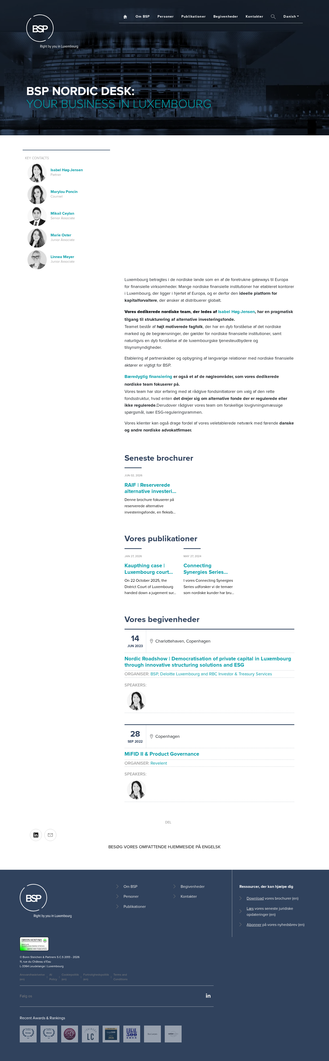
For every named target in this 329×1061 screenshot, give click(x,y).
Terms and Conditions (120, 976)
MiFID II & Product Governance (162, 754)
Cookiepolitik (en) (70, 976)
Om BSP (143, 16)
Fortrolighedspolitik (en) (96, 976)
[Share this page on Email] (50, 835)
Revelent (159, 763)
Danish (289, 16)
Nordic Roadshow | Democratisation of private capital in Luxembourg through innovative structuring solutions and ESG (208, 662)
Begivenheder (225, 16)
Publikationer (193, 16)
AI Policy (53, 976)
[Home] (52, 31)
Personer (166, 16)
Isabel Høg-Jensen (236, 311)
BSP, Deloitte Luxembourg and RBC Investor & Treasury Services (211, 674)
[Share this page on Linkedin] (36, 835)
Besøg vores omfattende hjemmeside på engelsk (164, 847)
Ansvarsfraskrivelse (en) (32, 976)
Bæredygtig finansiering (148, 376)
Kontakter (254, 16)
